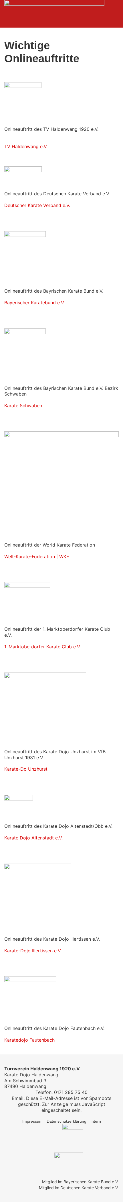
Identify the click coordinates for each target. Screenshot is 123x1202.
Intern (95, 1121)
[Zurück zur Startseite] (54, 14)
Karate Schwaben (23, 405)
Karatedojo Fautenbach (29, 1040)
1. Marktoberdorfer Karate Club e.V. (42, 646)
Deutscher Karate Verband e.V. (37, 205)
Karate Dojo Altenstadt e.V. (33, 838)
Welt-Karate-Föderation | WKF (36, 556)
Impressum (32, 1121)
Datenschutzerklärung (66, 1121)
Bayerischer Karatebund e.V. (34, 302)
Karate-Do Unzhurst (25, 769)
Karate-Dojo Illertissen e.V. (32, 950)
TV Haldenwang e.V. (25, 146)
